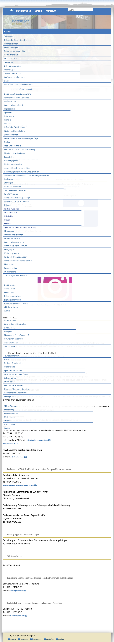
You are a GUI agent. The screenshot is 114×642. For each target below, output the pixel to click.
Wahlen (7, 310)
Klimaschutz (9, 230)
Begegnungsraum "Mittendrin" (16, 201)
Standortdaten (10, 346)
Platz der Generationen (13, 385)
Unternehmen (10, 320)
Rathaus (8, 280)
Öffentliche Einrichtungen (14, 127)
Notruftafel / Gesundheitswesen (17, 84)
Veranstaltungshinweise (14, 242)
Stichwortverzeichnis (13, 73)
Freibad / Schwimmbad (13, 363)
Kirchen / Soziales (11, 208)
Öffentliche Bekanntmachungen (17, 39)
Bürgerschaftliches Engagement (17, 93)
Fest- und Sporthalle (12, 145)
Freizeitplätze (9, 366)
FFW (6, 401)
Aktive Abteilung (10, 405)
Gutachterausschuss (12, 295)
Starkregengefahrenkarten (15, 190)
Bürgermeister (10, 284)
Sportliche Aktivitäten (13, 370)
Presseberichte (10, 58)
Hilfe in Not (8, 216)
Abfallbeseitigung (11, 307)
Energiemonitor (10, 267)
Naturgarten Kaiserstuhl (14, 338)
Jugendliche (8, 156)
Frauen (7, 219)
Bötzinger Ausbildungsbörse (15, 51)
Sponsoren (8, 112)
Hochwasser (9, 179)
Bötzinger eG (9, 327)
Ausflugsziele (9, 396)
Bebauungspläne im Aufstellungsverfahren (21, 171)
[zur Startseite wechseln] (17, 27)
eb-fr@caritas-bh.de (17, 457)
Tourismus (9, 351)
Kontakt (38, 10)
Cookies (61, 639)
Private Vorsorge (11, 193)
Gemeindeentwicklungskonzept (17, 197)
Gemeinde (9, 89)
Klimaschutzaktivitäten (13, 234)
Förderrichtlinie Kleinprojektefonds (18, 260)
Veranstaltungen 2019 (13, 104)
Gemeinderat (9, 288)
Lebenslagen (9, 69)
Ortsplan (7, 205)
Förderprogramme (11, 253)
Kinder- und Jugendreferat (14, 130)
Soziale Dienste (10, 212)
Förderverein (9, 417)
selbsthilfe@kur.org (16, 590)
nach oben (50, 639)
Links (6, 80)
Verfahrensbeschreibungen (15, 76)
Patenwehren (9, 424)
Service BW (8, 62)
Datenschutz (37, 639)
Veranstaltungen (11, 43)
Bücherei (7, 142)
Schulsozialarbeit (11, 134)
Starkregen (8, 182)
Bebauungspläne (11, 160)
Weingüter (8, 331)
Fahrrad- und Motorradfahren (16, 374)
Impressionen (9, 108)
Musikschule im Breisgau (14, 153)
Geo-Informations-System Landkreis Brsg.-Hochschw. (26, 175)
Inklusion (8, 123)
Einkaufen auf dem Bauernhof (16, 335)
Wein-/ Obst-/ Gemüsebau (15, 323)
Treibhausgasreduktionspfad (15, 275)
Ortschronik (9, 116)
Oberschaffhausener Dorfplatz (16, 389)
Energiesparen (10, 249)
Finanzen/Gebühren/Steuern (16, 303)
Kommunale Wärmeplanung (15, 245)
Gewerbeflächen (11, 342)
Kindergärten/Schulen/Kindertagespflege (21, 138)
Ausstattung (9, 409)
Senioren (8, 223)
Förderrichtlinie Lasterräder (15, 256)
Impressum (50, 10)
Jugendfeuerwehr (11, 413)
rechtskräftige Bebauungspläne (17, 167)
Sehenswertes (10, 377)
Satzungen (8, 36)
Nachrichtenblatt (11, 54)
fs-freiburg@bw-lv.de (17, 615)
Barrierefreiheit (23, 10)
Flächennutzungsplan (13, 164)
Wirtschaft (9, 315)
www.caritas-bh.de (9, 443)
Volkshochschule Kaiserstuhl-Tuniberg (19, 149)
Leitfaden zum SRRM (13, 186)
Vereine (97, 401)
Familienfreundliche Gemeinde (16, 97)
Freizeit (7, 359)
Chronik (7, 420)
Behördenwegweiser (12, 65)
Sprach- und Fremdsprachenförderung (20, 227)
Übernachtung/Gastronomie (15, 392)
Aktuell (7, 31)
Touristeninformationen (14, 355)
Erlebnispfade (9, 381)
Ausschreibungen (11, 47)
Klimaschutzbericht (12, 238)
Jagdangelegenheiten (12, 299)
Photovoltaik (9, 264)
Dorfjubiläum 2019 (11, 101)
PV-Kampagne (10, 271)
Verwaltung (9, 292)
